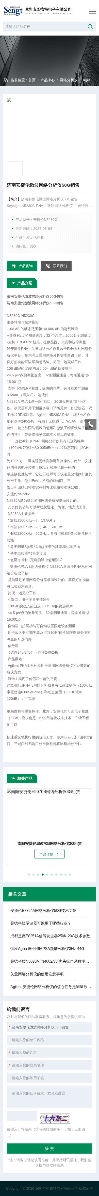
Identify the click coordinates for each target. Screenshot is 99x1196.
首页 (32, 80)
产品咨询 (26, 266)
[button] (29, 875)
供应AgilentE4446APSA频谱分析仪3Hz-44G (47, 948)
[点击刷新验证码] (55, 1118)
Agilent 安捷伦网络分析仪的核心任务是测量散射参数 (50, 986)
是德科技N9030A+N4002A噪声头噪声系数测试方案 (50, 961)
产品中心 (48, 80)
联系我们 (60, 266)
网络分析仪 (69, 80)
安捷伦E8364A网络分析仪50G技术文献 (43, 910)
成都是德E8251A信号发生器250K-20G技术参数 (50, 936)
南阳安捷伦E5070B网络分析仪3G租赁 (50, 843)
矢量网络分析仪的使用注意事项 (37, 974)
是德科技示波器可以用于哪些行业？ (40, 923)
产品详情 (46, 854)
